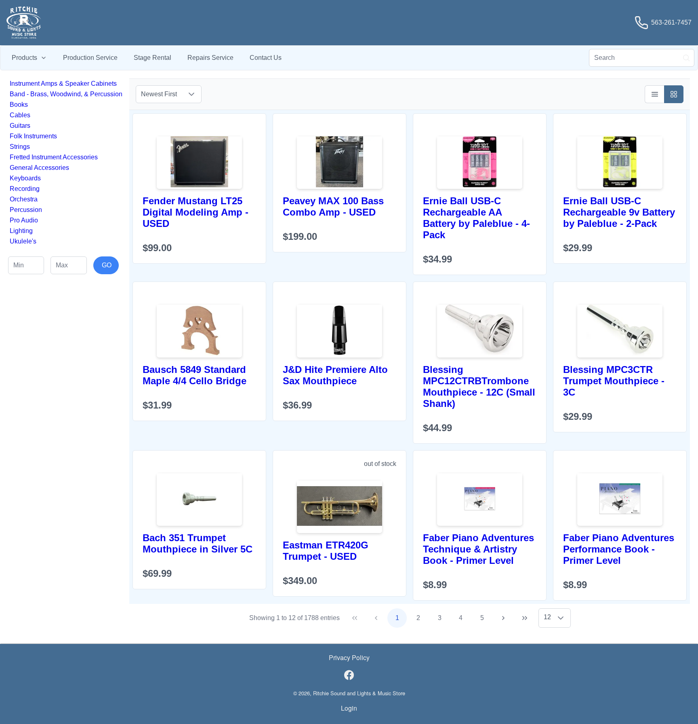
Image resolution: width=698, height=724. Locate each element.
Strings (20, 146)
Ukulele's (23, 241)
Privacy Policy (349, 657)
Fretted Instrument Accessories (54, 157)
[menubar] (147, 58)
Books (19, 104)
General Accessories (39, 167)
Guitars (20, 125)
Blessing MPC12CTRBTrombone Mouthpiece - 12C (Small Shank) (479, 386)
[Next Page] (503, 618)
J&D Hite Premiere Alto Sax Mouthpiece (335, 375)
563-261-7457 (671, 22)
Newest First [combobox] (159, 94)
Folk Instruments (33, 136)
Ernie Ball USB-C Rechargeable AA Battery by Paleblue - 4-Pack (476, 217)
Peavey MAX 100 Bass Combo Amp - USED (333, 206)
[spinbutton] (26, 265)
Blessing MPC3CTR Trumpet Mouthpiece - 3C (613, 381)
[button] (191, 94)
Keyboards (25, 178)
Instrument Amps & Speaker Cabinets (63, 83)
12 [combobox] (547, 617)
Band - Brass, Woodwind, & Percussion (66, 94)
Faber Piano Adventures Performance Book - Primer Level (618, 549)
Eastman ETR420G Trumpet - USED (325, 551)
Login (349, 708)
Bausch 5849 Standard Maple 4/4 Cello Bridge (194, 375)
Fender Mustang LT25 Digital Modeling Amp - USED (195, 212)
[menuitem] (29, 58)
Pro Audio (24, 220)
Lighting (21, 230)
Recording (25, 188)
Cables (20, 115)
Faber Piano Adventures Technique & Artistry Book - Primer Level (478, 549)
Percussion (26, 209)
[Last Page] (524, 618)
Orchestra (24, 199)
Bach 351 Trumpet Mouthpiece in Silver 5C (197, 543)
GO (106, 265)
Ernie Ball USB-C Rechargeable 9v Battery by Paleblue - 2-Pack (619, 212)
